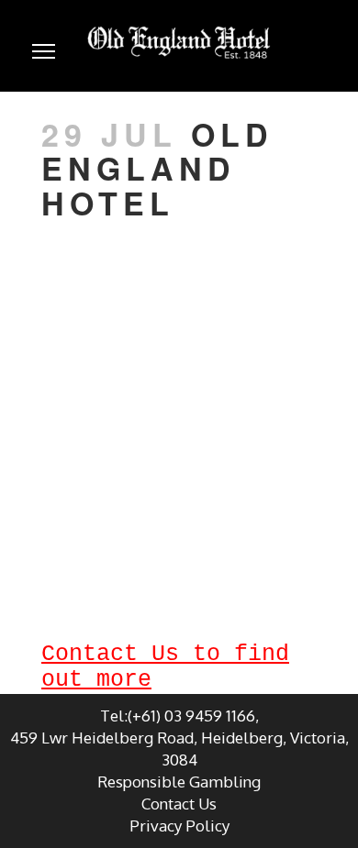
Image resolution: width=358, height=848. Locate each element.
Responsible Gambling (179, 781)
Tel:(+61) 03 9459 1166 (177, 715)
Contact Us (179, 803)
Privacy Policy (179, 825)
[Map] (179, 403)
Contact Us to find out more (165, 667)
